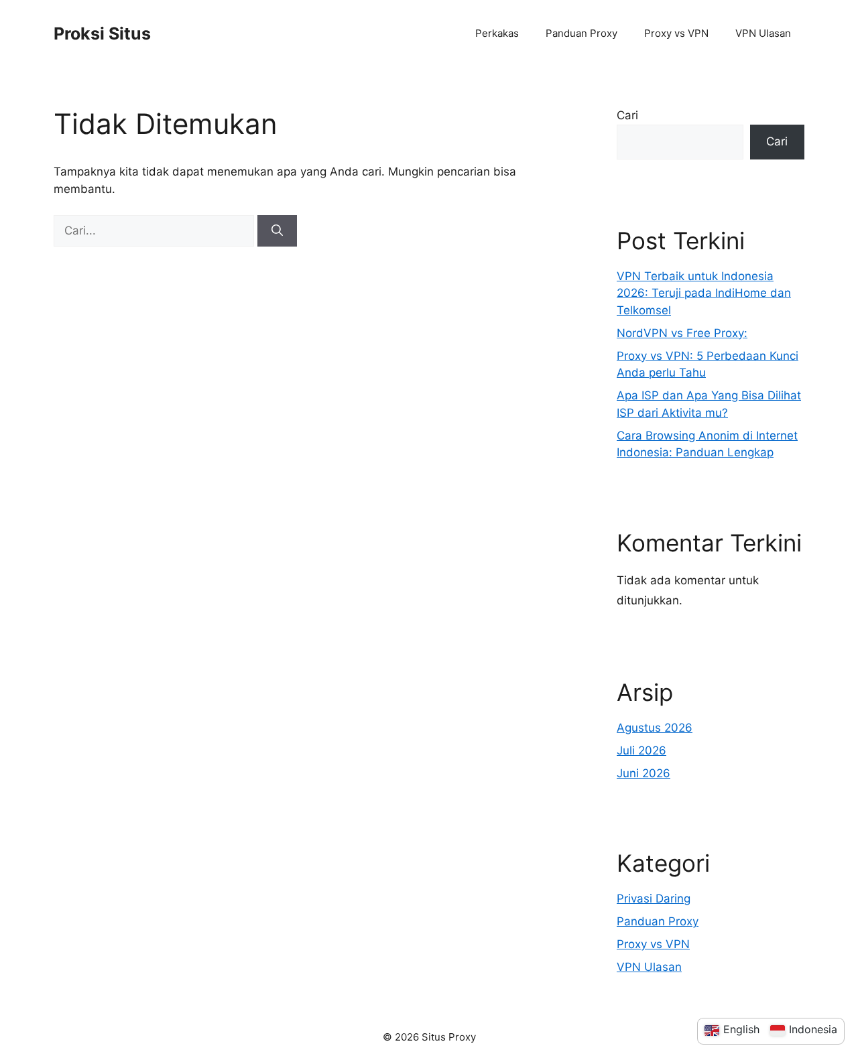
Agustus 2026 (654, 727)
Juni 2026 (643, 773)
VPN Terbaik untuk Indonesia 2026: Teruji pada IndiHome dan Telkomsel (704, 293)
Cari (627, 115)
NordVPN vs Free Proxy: (682, 333)
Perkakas (497, 33)
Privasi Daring (653, 898)
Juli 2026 (641, 750)
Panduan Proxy (581, 33)
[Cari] (277, 231)
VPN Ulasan (763, 33)
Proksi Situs (102, 33)
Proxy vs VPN (676, 33)
